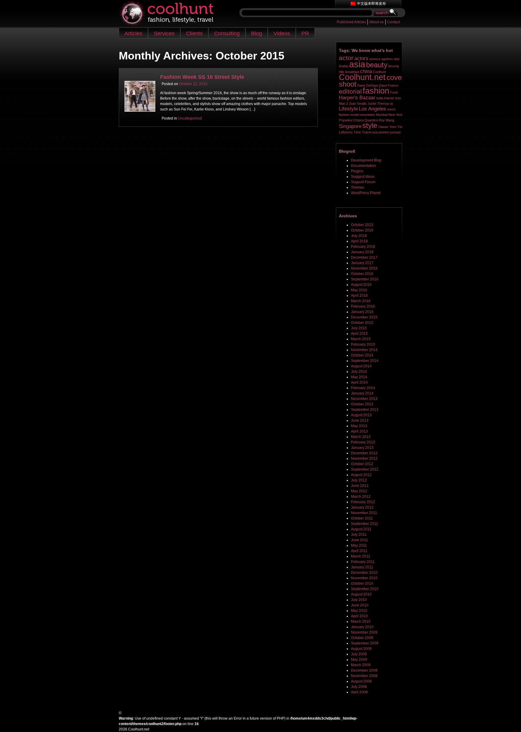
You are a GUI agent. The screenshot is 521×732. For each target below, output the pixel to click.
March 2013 (361, 437)
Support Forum (363, 182)
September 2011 (364, 524)
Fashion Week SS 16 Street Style (202, 77)
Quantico (371, 120)
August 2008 (361, 681)
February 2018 (363, 247)
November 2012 (364, 458)
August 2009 (361, 649)
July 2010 (359, 600)
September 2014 (364, 361)
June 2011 (359, 540)
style (369, 125)
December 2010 (364, 573)
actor (346, 57)
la (391, 103)
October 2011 (362, 518)
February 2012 (363, 502)
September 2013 (364, 410)
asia (357, 64)
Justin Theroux (379, 103)
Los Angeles (372, 109)
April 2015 (359, 333)
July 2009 (359, 654)
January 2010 (362, 627)
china (366, 71)
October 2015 (362, 323)
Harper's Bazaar (357, 98)
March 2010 (361, 621)
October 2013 (362, 404)
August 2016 (361, 285)
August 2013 (361, 415)
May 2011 (359, 545)
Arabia (343, 66)
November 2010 (364, 578)
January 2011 (362, 567)
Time (357, 132)
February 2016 (363, 306)
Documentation (363, 166)
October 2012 (362, 464)
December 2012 (364, 453)
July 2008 (359, 687)
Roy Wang (386, 120)
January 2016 (362, 312)
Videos (281, 33)
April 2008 (359, 692)
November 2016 (364, 268)
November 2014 (364, 350)
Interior (389, 98)
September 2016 (364, 279)
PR (305, 33)
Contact (393, 22)
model (354, 115)
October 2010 (362, 583)
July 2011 (359, 534)
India (379, 98)
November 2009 (364, 632)
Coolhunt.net (362, 77)
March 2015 (361, 339)
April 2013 (359, 431)
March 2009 (361, 665)
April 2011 (359, 551)
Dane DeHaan (367, 85)
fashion (376, 90)
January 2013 (362, 448)
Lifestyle (348, 109)
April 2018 (359, 241)
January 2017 (362, 263)
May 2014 (359, 377)
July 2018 (359, 236)
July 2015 (359, 328)
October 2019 (362, 230)
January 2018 (362, 252)
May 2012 (359, 491)
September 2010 (364, 589)
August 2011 (361, 529)
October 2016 (362, 274)
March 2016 (361, 301)
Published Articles (351, 22)
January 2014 (362, 393)
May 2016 (359, 290)
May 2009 (359, 659)
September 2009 (364, 643)
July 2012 (359, 480)
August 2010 (361, 594)
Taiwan (383, 127)
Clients (194, 33)
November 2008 (364, 676)
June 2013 (359, 420)
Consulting (227, 33)
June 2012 (359, 486)
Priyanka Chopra (351, 120)
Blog (256, 33)
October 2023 (362, 225)
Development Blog (366, 160)
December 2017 (364, 257)
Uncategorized (190, 118)
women (383, 132)
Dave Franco (388, 85)
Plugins (357, 171)
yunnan (395, 132)
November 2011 (364, 513)
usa (374, 132)
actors (361, 58)
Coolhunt (379, 72)
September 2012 (364, 469)
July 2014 (359, 371)
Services (164, 33)
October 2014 (362, 355)
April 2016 (359, 295)
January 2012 (362, 507)
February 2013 (363, 442)
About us (376, 22)
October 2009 (362, 638)
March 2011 (360, 556)
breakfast (352, 72)
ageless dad (390, 59)
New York (395, 115)
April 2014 (359, 382)
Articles (133, 33)
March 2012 (361, 496)
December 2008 (364, 670)
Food (394, 92)
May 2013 (359, 426)
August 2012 (361, 475)
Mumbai (381, 115)
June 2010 (359, 605)
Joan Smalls (358, 103)
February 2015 (363, 344)
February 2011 (363, 562)
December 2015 (364, 317)
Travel (366, 132)
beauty (376, 65)
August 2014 (361, 366)
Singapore (350, 126)
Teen (392, 127)
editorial (350, 91)
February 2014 (363, 388)
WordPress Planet (365, 193)
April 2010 (359, 616)
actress (374, 59)
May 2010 (359, 611)
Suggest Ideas (362, 176)
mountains (367, 115)
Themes (357, 187)
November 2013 (364, 399)
